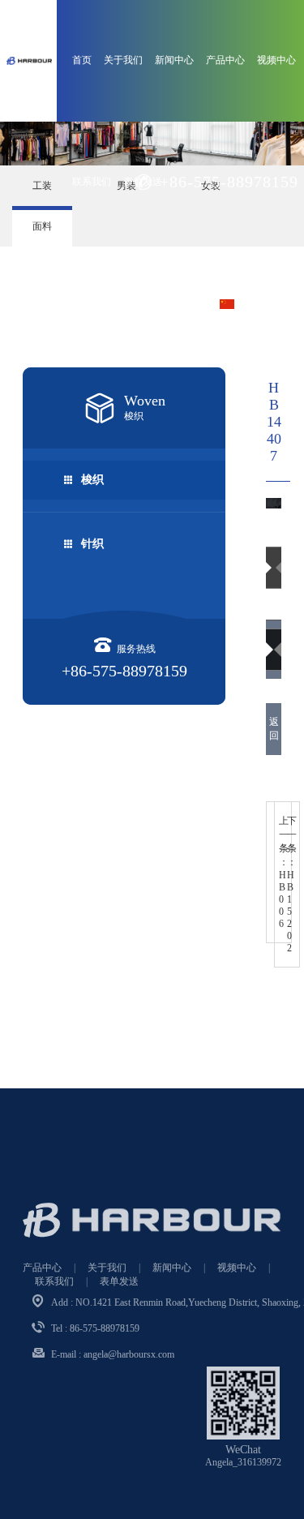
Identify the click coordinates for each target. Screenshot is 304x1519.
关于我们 (123, 60)
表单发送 (119, 1281)
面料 (42, 226)
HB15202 (292, 884)
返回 (274, 728)
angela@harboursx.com (128, 1354)
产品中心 (225, 60)
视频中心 (276, 60)
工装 (42, 185)
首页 (82, 60)
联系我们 (91, 181)
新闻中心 (174, 60)
